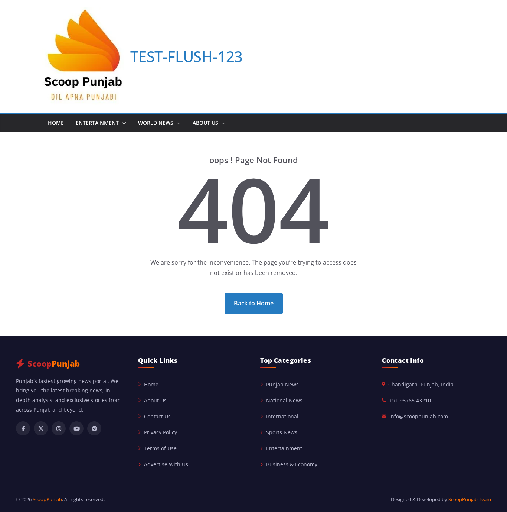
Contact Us (157, 416)
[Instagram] (59, 428)
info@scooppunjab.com (418, 416)
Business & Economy (291, 464)
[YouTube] (76, 428)
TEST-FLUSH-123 (186, 56)
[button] (122, 123)
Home (56, 122)
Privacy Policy (160, 432)
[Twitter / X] (41, 428)
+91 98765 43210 (410, 400)
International (282, 416)
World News (155, 122)
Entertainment (97, 122)
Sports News (281, 432)
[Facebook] (23, 428)
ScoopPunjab (47, 499)
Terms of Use (160, 448)
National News (284, 400)
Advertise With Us (166, 464)
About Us (205, 122)
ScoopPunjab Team (469, 499)
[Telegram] (94, 428)
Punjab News (282, 384)
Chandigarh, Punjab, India (421, 384)
